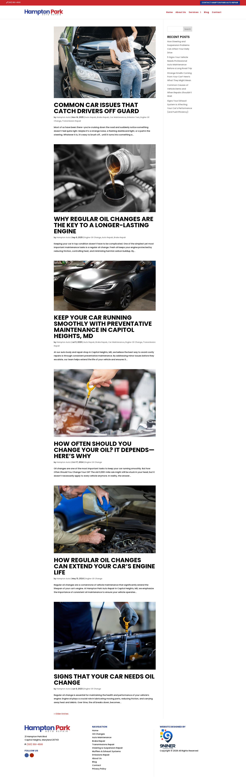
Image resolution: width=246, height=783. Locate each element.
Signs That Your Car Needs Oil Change (104, 679)
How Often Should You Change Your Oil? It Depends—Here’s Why (104, 449)
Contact (216, 12)
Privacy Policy (99, 768)
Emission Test (133, 117)
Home (169, 12)
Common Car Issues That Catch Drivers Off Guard (96, 108)
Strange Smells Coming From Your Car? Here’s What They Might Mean (179, 77)
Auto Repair (90, 117)
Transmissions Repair (103, 744)
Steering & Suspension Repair (107, 747)
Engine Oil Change (92, 237)
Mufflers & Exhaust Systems (106, 751)
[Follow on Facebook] (27, 755)
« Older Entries (61, 713)
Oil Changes (98, 733)
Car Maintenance (118, 117)
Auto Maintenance (101, 737)
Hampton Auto (63, 117)
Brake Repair (103, 117)
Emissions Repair (101, 754)
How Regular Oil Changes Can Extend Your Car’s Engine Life (104, 566)
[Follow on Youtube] (32, 755)
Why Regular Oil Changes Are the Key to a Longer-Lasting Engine (103, 225)
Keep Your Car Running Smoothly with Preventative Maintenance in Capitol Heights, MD (103, 326)
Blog (206, 12)
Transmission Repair (71, 121)
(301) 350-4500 (14, 2)
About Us (181, 12)
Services (194, 12)
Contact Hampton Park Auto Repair (220, 2)
